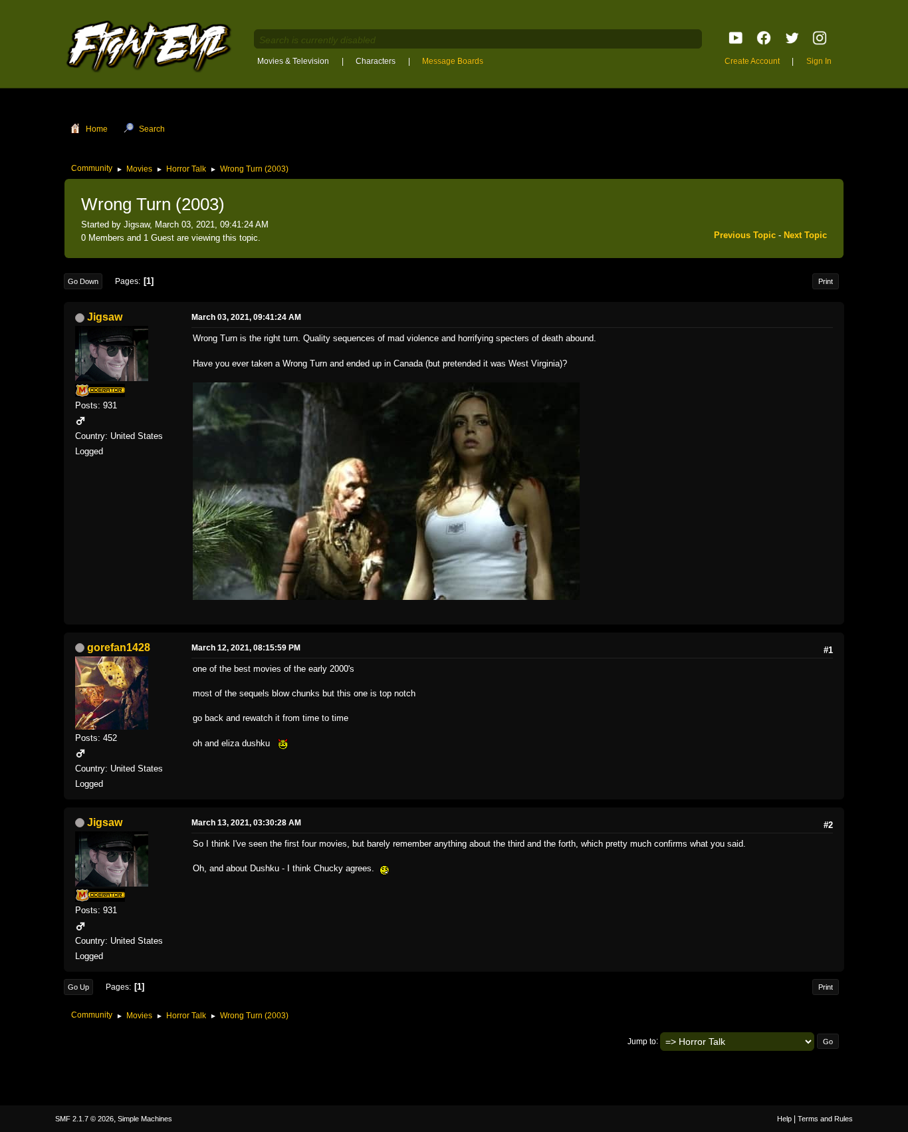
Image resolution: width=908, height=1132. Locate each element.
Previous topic (745, 235)
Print (825, 281)
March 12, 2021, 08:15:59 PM (245, 647)
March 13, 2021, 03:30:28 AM (246, 822)
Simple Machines (145, 1119)
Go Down (83, 281)
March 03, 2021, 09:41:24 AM (246, 317)
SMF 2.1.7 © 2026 (84, 1119)
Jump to (641, 1041)
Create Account (752, 61)
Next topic (805, 235)
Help (784, 1119)
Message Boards (452, 61)
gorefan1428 (118, 647)
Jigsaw (104, 317)
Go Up (78, 987)
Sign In (819, 61)
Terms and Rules (825, 1119)
